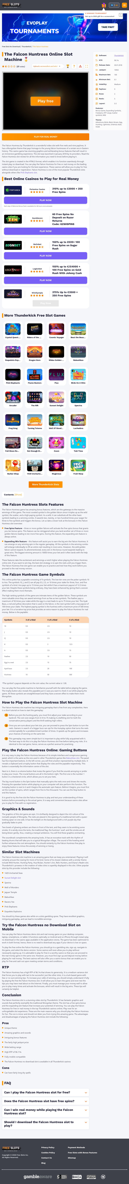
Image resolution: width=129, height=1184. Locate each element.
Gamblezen (37, 218)
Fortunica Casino (37, 189)
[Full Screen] (86, 66)
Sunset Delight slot (13, 878)
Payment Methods (76, 1147)
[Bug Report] (80, 66)
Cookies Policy (48, 1153)
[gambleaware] (38, 1177)
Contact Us (46, 1158)
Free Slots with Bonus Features (82, 1153)
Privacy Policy (47, 1147)
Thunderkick (119, 55)
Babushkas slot (72, 758)
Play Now (46, 200)
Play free (46, 101)
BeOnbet (37, 244)
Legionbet (37, 269)
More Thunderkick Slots (45, 484)
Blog (43, 1163)
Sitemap (72, 1158)
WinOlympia (37, 293)
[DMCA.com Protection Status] (77, 1177)
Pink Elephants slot (29, 172)
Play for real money (45, 136)
